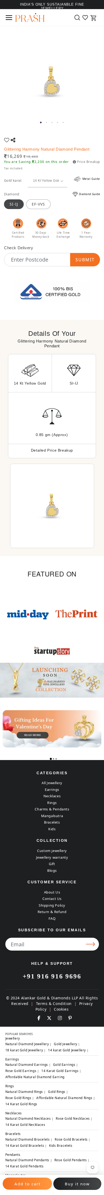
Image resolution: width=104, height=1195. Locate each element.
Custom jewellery (52, 850)
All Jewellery (52, 782)
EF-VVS (38, 204)
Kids (51, 829)
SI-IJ (14, 204)
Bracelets (52, 822)
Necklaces (52, 796)
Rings (52, 802)
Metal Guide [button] (90, 179)
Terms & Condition (54, 1003)
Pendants (13, 1154)
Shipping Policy (52, 905)
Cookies (61, 1009)
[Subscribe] (91, 944)
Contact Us (52, 898)
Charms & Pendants (52, 809)
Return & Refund (52, 911)
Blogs (52, 870)
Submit (85, 260)
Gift (52, 863)
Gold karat (13, 180)
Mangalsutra (52, 815)
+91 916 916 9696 (52, 976)
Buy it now (77, 1183)
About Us (52, 892)
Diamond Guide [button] (89, 194)
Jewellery (12, 1038)
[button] (9, 17)
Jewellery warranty (52, 857)
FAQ (52, 918)
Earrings (52, 789)
